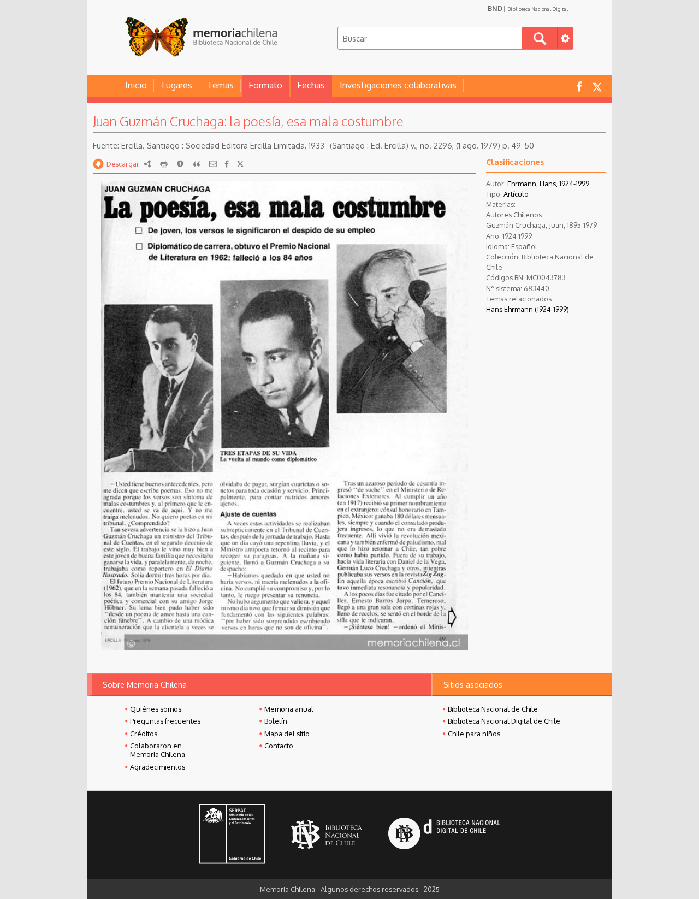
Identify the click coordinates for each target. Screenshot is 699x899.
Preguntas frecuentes (165, 721)
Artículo (516, 194)
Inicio (136, 85)
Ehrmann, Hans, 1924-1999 (548, 183)
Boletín (275, 721)
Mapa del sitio (287, 733)
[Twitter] (240, 163)
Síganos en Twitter (597, 86)
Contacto (278, 745)
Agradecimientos (157, 766)
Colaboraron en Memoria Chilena (157, 750)
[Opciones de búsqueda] (565, 38)
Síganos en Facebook (579, 86)
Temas (220, 85)
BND (528, 8)
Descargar (122, 163)
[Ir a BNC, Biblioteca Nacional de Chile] (326, 835)
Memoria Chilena (201, 36)
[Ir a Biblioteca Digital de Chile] (444, 835)
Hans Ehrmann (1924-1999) (527, 309)
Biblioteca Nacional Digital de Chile (504, 721)
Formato (265, 85)
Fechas (311, 85)
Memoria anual (288, 709)
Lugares (177, 85)
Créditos (143, 733)
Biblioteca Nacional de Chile (493, 709)
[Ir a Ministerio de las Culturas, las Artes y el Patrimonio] (232, 835)
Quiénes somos (155, 709)
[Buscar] (540, 38)
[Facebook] (226, 163)
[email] (213, 163)
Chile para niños (474, 733)
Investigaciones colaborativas (398, 85)
